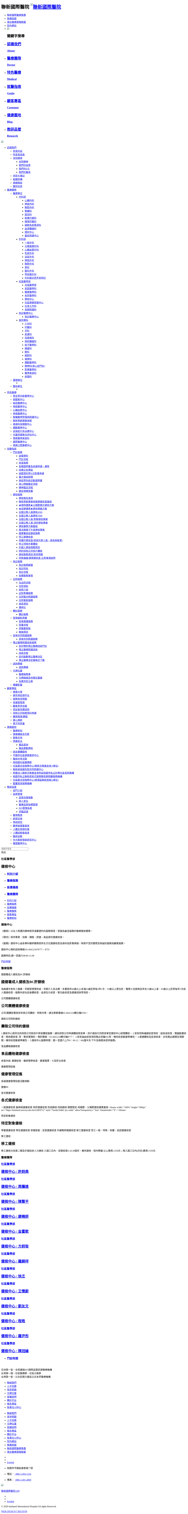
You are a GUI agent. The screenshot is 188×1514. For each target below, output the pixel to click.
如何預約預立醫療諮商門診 (33, 646)
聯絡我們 (11, 1382)
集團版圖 (11, 18)
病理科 (28, 376)
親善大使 (17, 692)
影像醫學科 (30, 369)
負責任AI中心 (14, 1407)
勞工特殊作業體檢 (28, 544)
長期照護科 (30, 309)
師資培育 (17, 818)
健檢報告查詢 (26, 498)
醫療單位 (17, 193)
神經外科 (29, 260)
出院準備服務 (26, 593)
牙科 (27, 331)
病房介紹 (23, 589)
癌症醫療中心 (20, 403)
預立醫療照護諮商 (28, 649)
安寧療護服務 (26, 621)
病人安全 (23, 801)
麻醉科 (28, 355)
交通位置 (17, 671)
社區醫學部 (25, 281)
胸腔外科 (29, 264)
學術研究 (17, 822)
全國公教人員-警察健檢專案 (33, 519)
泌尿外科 (29, 257)
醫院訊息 (17, 186)
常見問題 (11, 1389)
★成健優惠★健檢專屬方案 (33, 508)
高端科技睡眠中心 (22, 424)
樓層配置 (17, 685)
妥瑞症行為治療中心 (23, 431)
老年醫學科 (30, 295)
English (10, 1462)
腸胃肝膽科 (30, 221)
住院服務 (17, 579)
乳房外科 (29, 253)
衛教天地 (17, 737)
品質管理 (17, 794)
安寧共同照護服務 (22, 635)
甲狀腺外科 (30, 274)
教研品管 (11, 787)
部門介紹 (17, 790)
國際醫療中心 (20, 442)
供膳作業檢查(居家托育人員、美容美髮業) (41, 540)
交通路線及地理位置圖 (30, 678)
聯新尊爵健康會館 (22, 420)
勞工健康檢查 (26, 537)
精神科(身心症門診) (35, 366)
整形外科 (29, 271)
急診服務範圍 (26, 565)
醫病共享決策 (20, 759)
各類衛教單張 (26, 575)
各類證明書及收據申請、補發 (34, 466)
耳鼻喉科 (29, 338)
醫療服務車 (25, 674)
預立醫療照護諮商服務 (24, 642)
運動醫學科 (30, 362)
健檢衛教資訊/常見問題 (31, 554)
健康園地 (11, 727)
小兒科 (28, 323)
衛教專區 (11, 914)
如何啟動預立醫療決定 (30, 656)
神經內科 (29, 204)
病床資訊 (23, 604)
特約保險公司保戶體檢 (30, 551)
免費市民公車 (26, 681)
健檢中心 (29, 299)
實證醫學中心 (20, 843)
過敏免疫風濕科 (33, 225)
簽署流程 (23, 625)
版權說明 (11, 1397)
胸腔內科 (29, 207)
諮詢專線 (17, 663)
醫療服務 (11, 904)
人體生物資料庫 (21, 829)
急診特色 (23, 568)
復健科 (28, 359)
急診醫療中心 (26, 313)
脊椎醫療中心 (20, 413)
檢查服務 (23, 463)
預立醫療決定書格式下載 (32, 660)
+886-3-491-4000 (23, 1480)
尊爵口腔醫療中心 (22, 445)
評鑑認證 (23, 811)
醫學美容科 (30, 373)
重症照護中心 (32, 235)
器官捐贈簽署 (26, 491)
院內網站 (11, 25)
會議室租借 (19, 702)
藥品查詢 (23, 744)
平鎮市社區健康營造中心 (26, 755)
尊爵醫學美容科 (21, 438)
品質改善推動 (26, 797)
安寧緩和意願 (20, 618)
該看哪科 (23, 456)
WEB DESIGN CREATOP (14, 1511)
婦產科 (28, 348)
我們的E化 (24, 168)
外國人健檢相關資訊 (29, 547)
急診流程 (23, 572)
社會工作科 (30, 306)
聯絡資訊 (23, 632)
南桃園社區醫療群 (22, 762)
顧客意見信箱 (20, 706)
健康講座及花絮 (21, 734)
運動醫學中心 (20, 427)
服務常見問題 (20, 699)
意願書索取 (25, 628)
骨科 (27, 267)
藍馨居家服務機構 (22, 783)
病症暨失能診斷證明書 (30, 480)
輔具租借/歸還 (20, 716)
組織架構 (17, 179)
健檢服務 (17, 494)
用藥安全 (17, 741)
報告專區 (11, 1404)
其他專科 (23, 320)
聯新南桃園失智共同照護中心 (28, 769)
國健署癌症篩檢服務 (29, 533)
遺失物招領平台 (21, 695)
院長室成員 (19, 154)
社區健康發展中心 (34, 302)
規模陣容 (17, 183)
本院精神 (17, 158)
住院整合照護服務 (28, 597)
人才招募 (11, 1386)
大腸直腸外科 (32, 246)
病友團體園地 (20, 752)
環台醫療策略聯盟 (16, 22)
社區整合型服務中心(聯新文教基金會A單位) (35, 766)
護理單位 (17, 380)
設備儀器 (11, 907)
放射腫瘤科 (30, 341)
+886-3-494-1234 (23, 1474)
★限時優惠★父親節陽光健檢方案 (36, 505)
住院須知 (23, 586)
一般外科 (29, 242)
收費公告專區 (26, 470)
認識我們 (11, 147)
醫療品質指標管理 (28, 804)
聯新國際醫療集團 (16, 15)
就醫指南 (11, 449)
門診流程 (23, 459)
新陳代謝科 (30, 218)
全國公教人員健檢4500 (30, 512)
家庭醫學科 (30, 288)
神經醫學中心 (20, 406)
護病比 (22, 607)
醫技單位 (17, 386)
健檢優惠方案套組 (28, 526)
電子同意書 (19, 723)
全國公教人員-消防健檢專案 (33, 523)
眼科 (27, 352)
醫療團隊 (11, 190)
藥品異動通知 (26, 748)
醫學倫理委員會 (21, 826)
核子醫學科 (30, 345)
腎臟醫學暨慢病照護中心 (26, 417)
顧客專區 (11, 688)
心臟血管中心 (20, 410)
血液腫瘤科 (30, 228)
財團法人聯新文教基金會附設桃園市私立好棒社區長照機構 (43, 773)
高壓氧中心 (19, 399)
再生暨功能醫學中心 (23, 396)
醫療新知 (17, 730)
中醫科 (28, 327)
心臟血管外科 (32, 250)
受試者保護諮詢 (21, 709)
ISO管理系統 (25, 808)
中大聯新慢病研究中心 (24, 840)
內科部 (22, 197)
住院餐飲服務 (26, 600)
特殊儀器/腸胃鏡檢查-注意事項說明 (37, 558)
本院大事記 (19, 176)
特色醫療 (11, 392)
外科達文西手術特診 (35, 278)
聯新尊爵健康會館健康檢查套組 (35, 501)
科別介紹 (11, 900)
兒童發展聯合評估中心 (24, 434)
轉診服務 (17, 611)
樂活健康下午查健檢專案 (32, 530)
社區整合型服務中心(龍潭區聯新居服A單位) (35, 780)
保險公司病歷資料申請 (24, 713)
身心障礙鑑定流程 (28, 484)
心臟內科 (29, 200)
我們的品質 (25, 165)
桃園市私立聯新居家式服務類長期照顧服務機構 (37, 776)
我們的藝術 (25, 172)
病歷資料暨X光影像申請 (31, 473)
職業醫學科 (30, 292)
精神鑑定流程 (26, 487)
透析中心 (29, 232)
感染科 (28, 214)
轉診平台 (11, 1400)
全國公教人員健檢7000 (30, 516)
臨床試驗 (17, 836)
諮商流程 (23, 653)
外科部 (22, 239)
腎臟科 (28, 211)
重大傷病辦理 (26, 477)
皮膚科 (28, 334)
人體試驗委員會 (21, 833)
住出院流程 (25, 582)
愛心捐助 (17, 720)
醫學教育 (17, 815)
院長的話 (17, 151)
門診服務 (17, 452)
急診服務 (17, 561)
